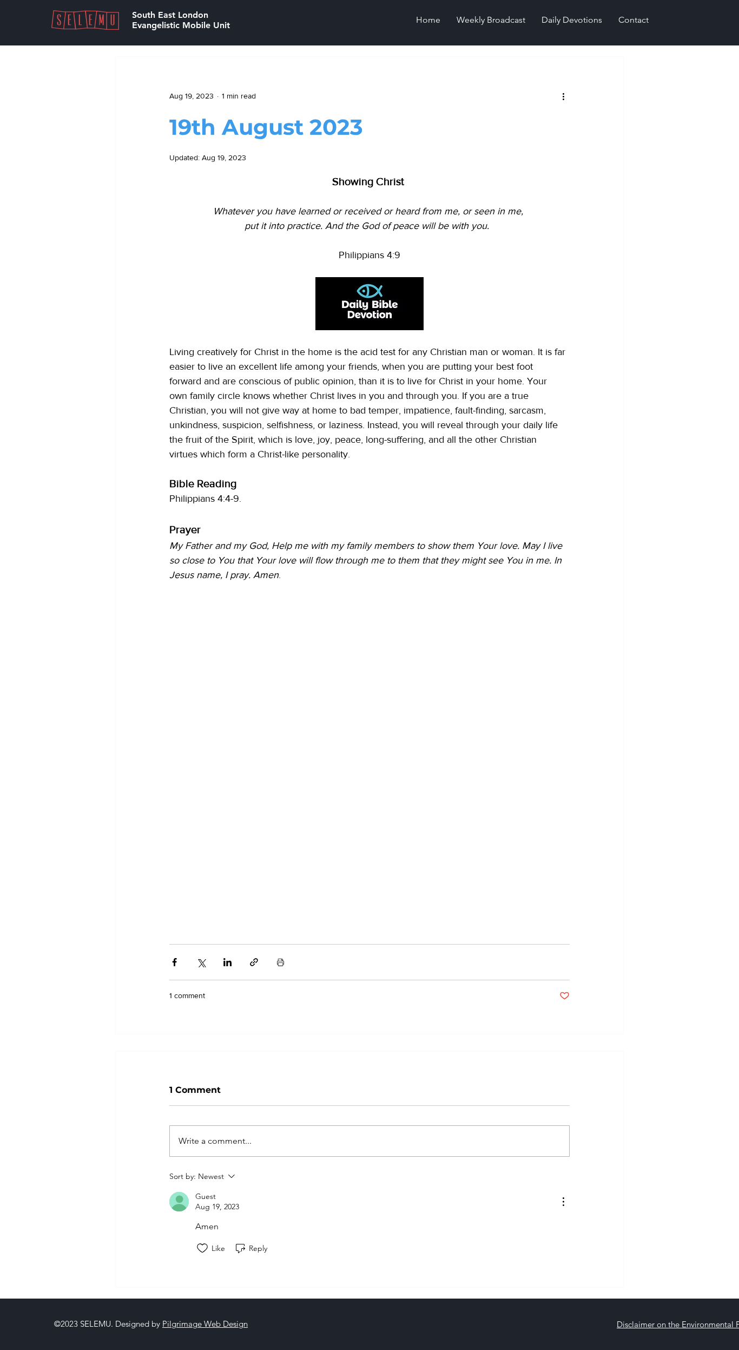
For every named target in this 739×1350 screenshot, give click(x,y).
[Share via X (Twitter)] (201, 962)
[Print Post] (280, 962)
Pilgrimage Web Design (205, 1324)
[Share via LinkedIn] (227, 962)
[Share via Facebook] (174, 962)
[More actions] (563, 95)
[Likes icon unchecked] (202, 1248)
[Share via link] (254, 962)
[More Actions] (563, 1201)
